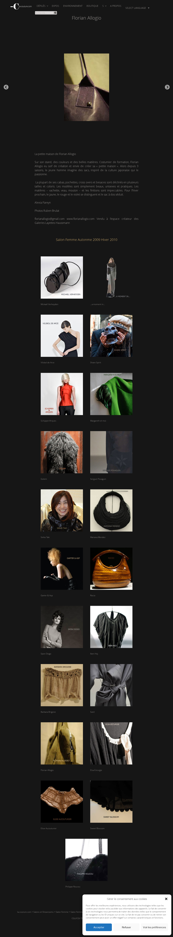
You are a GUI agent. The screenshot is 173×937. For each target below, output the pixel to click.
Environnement (72, 5)
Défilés (41, 5)
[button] (166, 899)
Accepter (98, 927)
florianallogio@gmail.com (50, 219)
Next (166, 86)
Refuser (126, 927)
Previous (5, 86)
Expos (55, 5)
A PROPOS (115, 5)
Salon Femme (62, 911)
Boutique (92, 5)
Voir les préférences (154, 927)
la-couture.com (24, 911)
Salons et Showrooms (43, 911)
